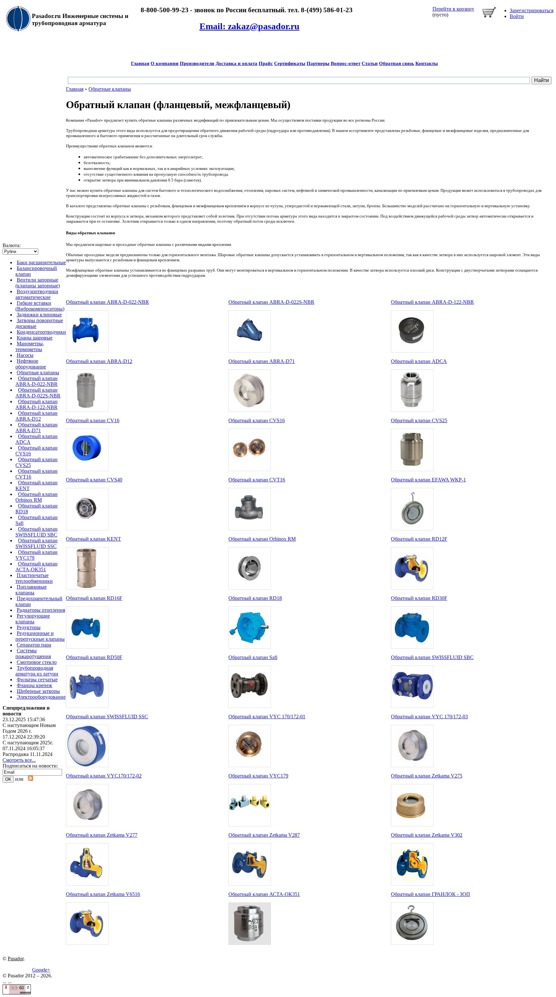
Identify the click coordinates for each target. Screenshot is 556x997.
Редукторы (29, 627)
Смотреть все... (19, 760)
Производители (197, 63)
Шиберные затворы (38, 691)
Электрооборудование (41, 697)
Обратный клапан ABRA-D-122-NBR (36, 404)
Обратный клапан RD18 (255, 598)
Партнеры (318, 63)
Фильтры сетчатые (37, 679)
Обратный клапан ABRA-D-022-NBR (36, 381)
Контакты (426, 63)
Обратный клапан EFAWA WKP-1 (428, 479)
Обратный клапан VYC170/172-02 (104, 775)
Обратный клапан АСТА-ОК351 (36, 566)
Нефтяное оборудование (30, 363)
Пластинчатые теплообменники (34, 578)
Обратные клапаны (38, 372)
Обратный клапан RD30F (419, 598)
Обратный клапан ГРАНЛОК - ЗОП (430, 894)
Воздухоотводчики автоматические (36, 294)
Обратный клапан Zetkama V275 (426, 775)
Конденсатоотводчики (41, 332)
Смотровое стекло (37, 662)
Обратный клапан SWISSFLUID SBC (36, 531)
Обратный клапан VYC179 (258, 775)
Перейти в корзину (453, 9)
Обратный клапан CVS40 (94, 479)
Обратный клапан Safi (252, 657)
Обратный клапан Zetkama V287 (264, 835)
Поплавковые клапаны (31, 589)
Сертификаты (289, 63)
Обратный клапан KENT (93, 539)
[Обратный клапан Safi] (249, 706)
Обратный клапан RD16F (94, 598)
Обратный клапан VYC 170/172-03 (429, 716)
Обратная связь (396, 63)
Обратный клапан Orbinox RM (36, 497)
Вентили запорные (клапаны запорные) (37, 282)
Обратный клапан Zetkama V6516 (103, 894)
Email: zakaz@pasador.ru (249, 26)
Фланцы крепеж (34, 685)
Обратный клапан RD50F (94, 657)
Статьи (370, 63)
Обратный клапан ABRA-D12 (36, 416)
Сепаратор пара (34, 645)
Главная (140, 63)
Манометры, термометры (29, 346)
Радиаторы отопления (41, 610)
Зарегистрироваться (531, 10)
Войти (517, 16)
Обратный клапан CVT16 (256, 479)
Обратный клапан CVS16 (256, 420)
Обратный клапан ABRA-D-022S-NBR (37, 392)
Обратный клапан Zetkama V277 (101, 835)
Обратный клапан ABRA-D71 (36, 427)
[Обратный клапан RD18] (249, 647)
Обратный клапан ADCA (419, 361)
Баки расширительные (41, 262)
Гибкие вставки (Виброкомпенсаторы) (39, 306)
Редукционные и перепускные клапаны (40, 636)
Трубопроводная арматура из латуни (36, 670)
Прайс (266, 63)
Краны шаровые (34, 337)
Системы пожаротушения (33, 653)
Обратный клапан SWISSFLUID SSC (36, 543)
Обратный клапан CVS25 (419, 420)
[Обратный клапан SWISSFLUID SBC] (412, 706)
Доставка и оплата (236, 63)
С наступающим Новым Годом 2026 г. (29, 728)
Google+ (41, 970)
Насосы (25, 355)
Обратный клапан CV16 (92, 420)
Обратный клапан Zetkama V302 (426, 835)
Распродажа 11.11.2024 (27, 754)
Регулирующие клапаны (32, 618)
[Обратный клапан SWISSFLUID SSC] (87, 765)
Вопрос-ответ (345, 63)
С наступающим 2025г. (28, 742)
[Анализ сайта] (17, 992)
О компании (165, 63)
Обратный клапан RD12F (419, 539)
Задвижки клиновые (39, 314)
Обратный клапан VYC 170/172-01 (266, 716)
